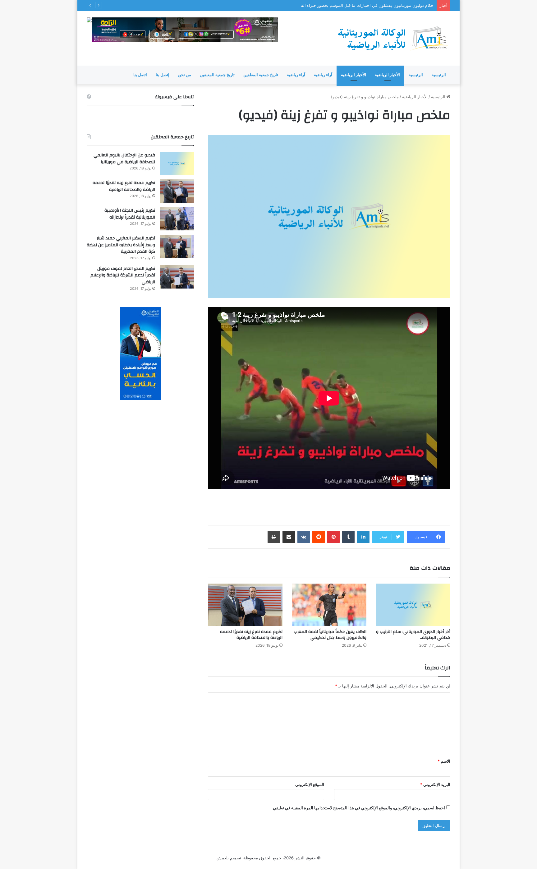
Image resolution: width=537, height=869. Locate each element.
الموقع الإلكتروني (309, 784)
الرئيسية (439, 74)
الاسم (444, 761)
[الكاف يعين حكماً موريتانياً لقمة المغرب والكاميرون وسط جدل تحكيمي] (329, 605)
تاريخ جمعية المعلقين (260, 74)
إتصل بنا (162, 74)
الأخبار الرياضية (387, 74)
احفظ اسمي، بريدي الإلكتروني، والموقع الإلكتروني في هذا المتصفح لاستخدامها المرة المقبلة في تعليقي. (358, 807)
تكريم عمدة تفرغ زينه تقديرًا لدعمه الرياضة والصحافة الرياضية (251, 635)
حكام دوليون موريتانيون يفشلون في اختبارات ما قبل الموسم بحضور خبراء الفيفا (365, 5)
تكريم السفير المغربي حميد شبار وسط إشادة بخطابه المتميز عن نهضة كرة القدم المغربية (121, 245)
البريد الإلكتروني (435, 784)
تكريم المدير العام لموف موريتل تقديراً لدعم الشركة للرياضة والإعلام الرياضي (122, 275)
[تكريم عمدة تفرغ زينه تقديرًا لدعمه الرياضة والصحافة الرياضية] (245, 605)
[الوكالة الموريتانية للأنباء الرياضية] (392, 38)
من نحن (184, 74)
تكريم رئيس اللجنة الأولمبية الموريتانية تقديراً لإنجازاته (129, 213)
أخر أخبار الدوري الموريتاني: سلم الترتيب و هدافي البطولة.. (413, 635)
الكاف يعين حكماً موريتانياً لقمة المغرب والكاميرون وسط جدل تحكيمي (330, 635)
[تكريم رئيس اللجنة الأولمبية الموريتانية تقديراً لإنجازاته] (177, 218)
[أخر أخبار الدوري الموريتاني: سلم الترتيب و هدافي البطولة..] (413, 605)
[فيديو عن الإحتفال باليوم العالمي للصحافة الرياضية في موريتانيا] (177, 163)
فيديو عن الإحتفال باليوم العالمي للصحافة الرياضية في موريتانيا (124, 158)
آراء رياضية (323, 74)
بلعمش (223, 857)
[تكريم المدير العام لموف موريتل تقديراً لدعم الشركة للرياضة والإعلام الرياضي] (177, 277)
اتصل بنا (140, 74)
